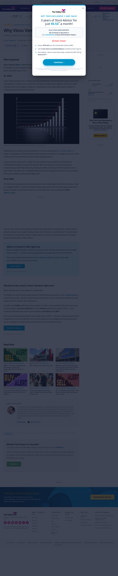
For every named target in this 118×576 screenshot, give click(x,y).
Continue (59, 62)
